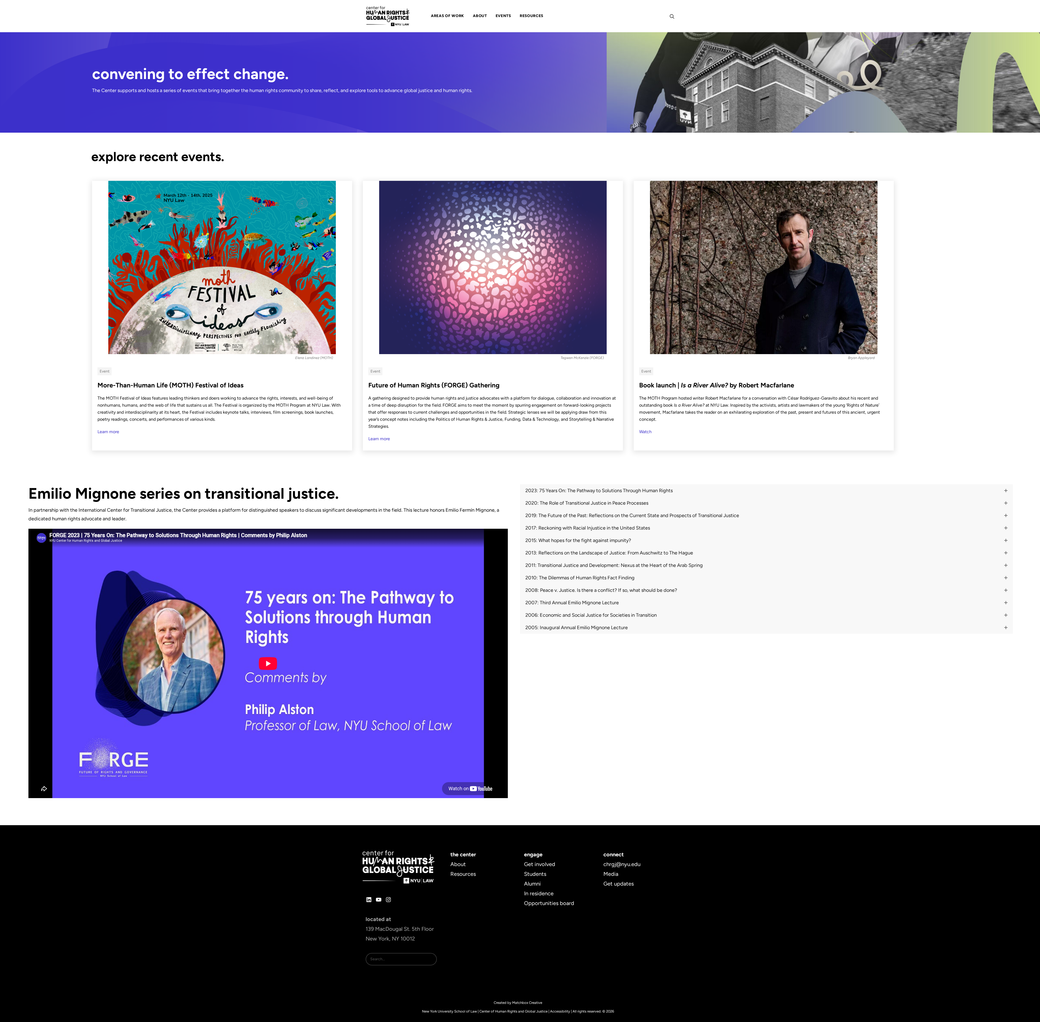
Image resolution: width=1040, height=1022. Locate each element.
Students (535, 874)
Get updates (618, 883)
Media (610, 874)
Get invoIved (539, 864)
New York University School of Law (449, 1011)
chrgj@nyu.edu (622, 864)
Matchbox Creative (527, 1003)
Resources (463, 874)
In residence (539, 893)
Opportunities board (549, 903)
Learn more (108, 431)
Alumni (532, 883)
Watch (645, 431)
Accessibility (560, 1011)
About (458, 864)
